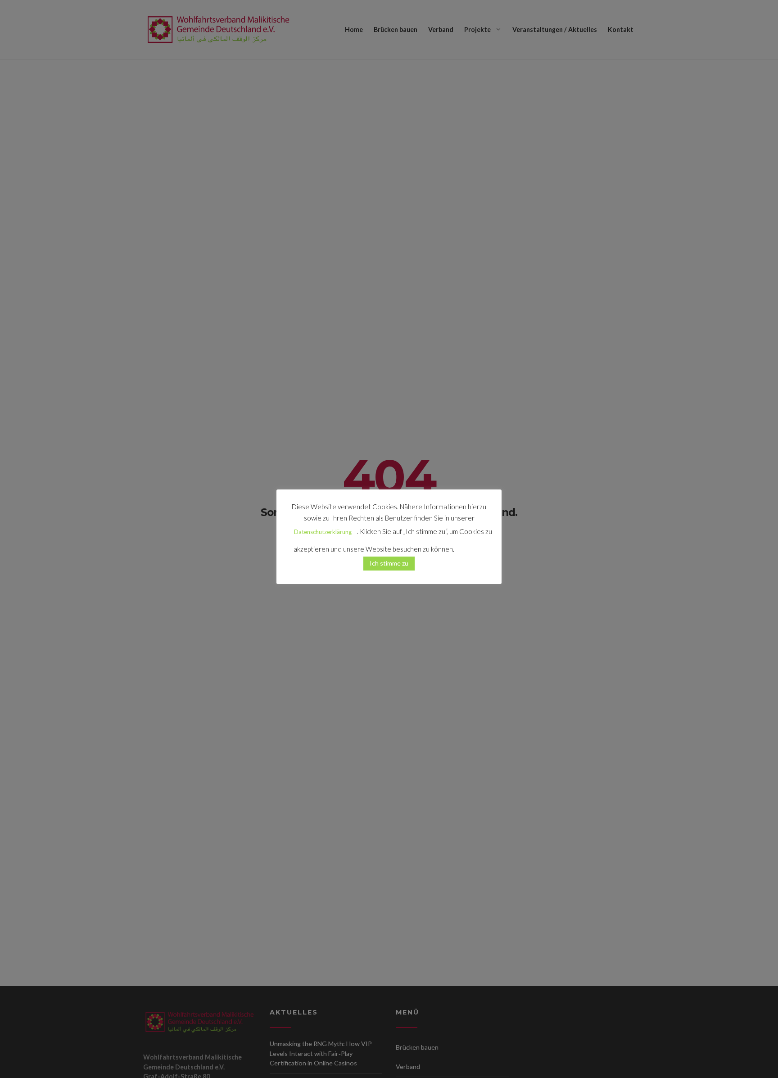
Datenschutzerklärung (323, 531)
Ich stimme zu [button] (389, 563)
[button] (470, 545)
